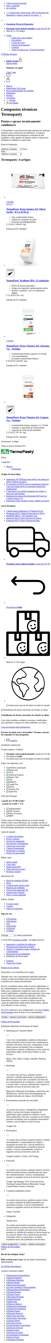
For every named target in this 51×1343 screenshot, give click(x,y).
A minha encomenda (14, 836)
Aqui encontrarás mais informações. (16, 727)
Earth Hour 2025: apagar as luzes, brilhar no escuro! (27, 501)
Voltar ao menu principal (16, 3)
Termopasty (16, 469)
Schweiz (19, 1328)
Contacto (15, 47)
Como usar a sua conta (15, 846)
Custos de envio (18, 42)
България (21, 1285)
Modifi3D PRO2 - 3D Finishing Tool (21, 516)
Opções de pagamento (15, 841)
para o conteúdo (12, 5)
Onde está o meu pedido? (22, 38)
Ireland (17, 1299)
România (20, 1340)
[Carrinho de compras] (28, 80)
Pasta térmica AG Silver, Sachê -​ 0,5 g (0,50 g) (26, 210)
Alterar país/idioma (24, 935)
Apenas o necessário (18, 1017)
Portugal (19, 1313)
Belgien (18, 1278)
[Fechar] (2, 20)
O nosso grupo (12, 904)
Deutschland (24, 1290)
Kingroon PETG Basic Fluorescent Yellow (24, 518)
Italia (15, 1301)
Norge (16, 1337)
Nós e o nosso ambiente (16, 895)
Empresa (9, 961)
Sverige (18, 1323)
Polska (17, 1311)
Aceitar (4, 1017)
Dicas (8, 883)
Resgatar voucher (13, 871)
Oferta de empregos (14, 908)
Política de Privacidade (10, 1022)
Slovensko (22, 1318)
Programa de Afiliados (15, 888)
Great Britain (25, 1325)
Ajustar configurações (37, 1017)
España (18, 1292)
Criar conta (10, 864)
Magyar (18, 1304)
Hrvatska (20, 1297)
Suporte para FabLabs (15, 892)
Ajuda (8, 35)
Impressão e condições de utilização (21, 944)
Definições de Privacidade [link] (17, 956)
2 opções (10, 341)
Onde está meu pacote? (15, 869)
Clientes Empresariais (15, 848)
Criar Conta (11, 72)
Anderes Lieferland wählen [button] (12, 1271)
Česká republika (29, 1287)
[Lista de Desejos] (8, 77)
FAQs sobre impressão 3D (17, 890)
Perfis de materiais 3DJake (17, 880)
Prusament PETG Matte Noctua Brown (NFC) (25, 513)
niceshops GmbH (20, 940)
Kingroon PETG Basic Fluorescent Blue (23, 520)
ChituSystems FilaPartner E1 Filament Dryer (24, 511)
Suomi (17, 1320)
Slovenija (20, 1316)
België (17, 1282)
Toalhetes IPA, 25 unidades (27, 280)
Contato (9, 906)
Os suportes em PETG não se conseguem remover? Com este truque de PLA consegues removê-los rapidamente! (27, 486)
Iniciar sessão (11, 63)
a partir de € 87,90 (28, 28)
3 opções (10, 202)
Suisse (16, 1330)
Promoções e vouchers (15, 851)
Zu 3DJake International (11, 1266)
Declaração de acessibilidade (18, 954)
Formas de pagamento (21, 45)
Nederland (22, 1306)
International (24, 1275)
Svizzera (19, 1332)
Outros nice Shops (13, 963)
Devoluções (16, 40)
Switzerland (24, 1335)
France (17, 1294)
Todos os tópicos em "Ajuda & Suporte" (28, 50)
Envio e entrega (12, 839)
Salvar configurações (10, 1244)
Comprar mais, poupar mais (17, 885)
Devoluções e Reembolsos (17, 843)
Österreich (21, 1309)
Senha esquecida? (13, 867)
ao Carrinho (11, 8)
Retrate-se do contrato (10, 968)
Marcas (9, 466)
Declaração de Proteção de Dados (20, 947)
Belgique (20, 1280)
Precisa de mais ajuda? (15, 853)
